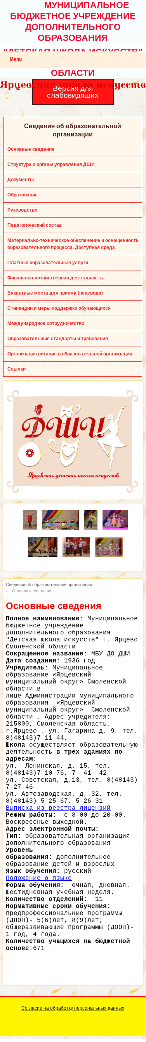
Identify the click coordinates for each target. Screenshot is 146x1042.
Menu (16, 59)
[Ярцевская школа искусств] (30, 513)
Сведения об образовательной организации (49, 584)
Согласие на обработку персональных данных (72, 1008)
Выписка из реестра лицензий (58, 808)
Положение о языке (39, 878)
